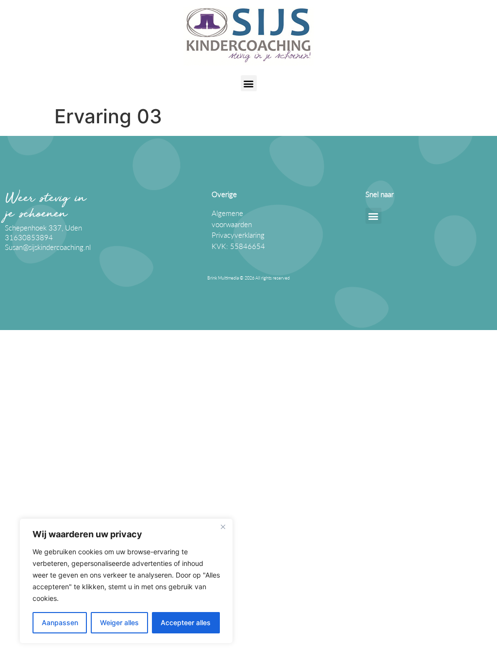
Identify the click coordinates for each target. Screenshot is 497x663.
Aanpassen (60, 622)
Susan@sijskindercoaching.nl (48, 247)
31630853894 (29, 237)
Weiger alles (119, 622)
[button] (249, 83)
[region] (126, 581)
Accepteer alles (186, 622)
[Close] (223, 526)
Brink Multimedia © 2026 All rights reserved (248, 278)
